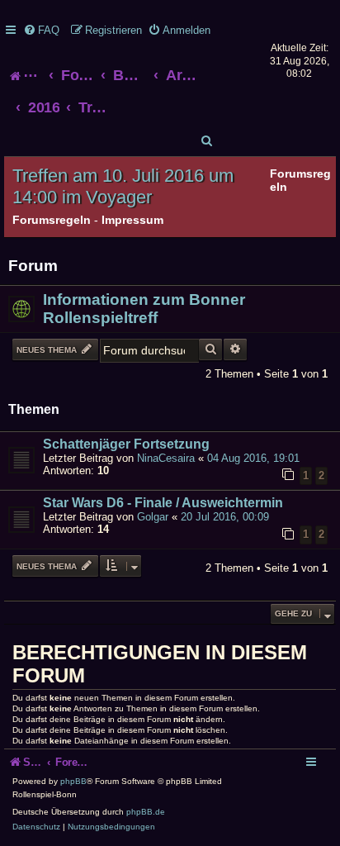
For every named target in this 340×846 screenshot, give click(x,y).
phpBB (73, 781)
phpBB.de (145, 811)
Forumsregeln (51, 219)
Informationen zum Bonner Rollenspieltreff (144, 308)
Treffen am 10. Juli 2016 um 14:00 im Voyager (123, 186)
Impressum (132, 219)
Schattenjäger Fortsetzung (126, 444)
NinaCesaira (166, 458)
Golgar (152, 517)
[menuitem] (41, 30)
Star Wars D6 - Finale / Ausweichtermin (163, 503)
